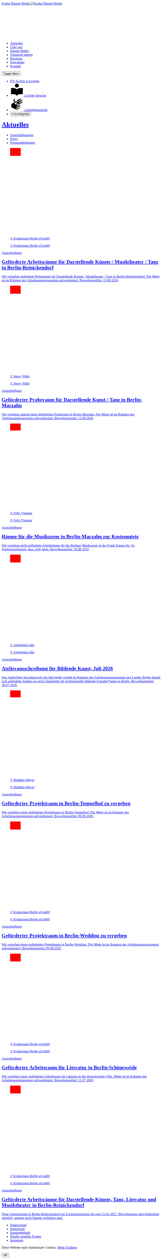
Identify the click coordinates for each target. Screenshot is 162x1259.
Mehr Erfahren (67, 1247)
